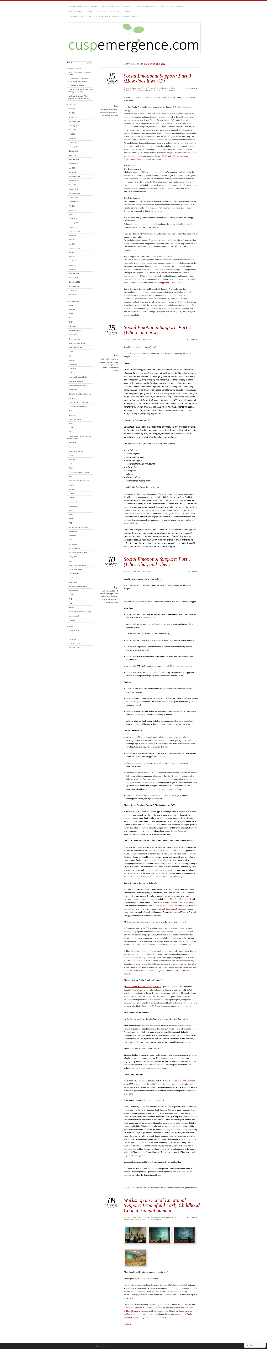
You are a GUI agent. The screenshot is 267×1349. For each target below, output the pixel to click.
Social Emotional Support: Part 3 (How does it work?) (157, 78)
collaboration (73, 364)
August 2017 (73, 235)
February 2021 (74, 159)
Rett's (71, 540)
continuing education (76, 381)
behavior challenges (107, 594)
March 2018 (73, 218)
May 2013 (72, 261)
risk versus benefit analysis (78, 552)
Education (72, 432)
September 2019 (74, 180)
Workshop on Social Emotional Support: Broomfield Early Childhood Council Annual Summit (162, 1205)
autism (103, 109)
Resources (101, 11)
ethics (71, 455)
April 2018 (72, 214)
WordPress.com (74, 647)
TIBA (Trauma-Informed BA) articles (83, 6)
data (70, 411)
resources (72, 535)
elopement (72, 443)
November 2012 (74, 286)
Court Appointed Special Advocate (80, 394)
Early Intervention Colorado (172, 909)
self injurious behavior (76, 569)
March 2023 (73, 138)
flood (70, 476)
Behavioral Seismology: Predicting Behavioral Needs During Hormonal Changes (103, 16)
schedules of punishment (77, 565)
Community (128, 90)
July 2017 (72, 240)
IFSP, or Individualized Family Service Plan (175, 902)
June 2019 (72, 185)
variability (72, 620)
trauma (71, 607)
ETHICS (180, 6)
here (134, 250)
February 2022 (74, 147)
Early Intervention (140, 90)
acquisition (72, 309)
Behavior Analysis (154, 88)
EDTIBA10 (72, 428)
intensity (112, 112)
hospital (71, 485)
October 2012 (73, 290)
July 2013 (72, 252)
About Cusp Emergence (146, 6)
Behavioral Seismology (76, 85)
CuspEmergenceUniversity (78, 406)
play (70, 510)
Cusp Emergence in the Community (117, 6)
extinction (72, 459)
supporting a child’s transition (172, 282)
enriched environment (76, 451)
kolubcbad (136, 88)
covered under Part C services (183, 1081)
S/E (117, 112)
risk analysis (73, 544)
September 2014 (74, 248)
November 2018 (74, 193)
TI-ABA (71, 595)
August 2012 (73, 295)
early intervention (112, 109)
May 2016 (72, 244)
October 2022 (73, 142)
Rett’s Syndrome (146, 740)
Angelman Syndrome (142, 779)
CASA (71, 351)
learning (71, 497)
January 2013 (73, 278)
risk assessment (74, 548)
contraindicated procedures (78, 385)
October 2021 (73, 151)
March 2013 (73, 269)
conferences (73, 373)
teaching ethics (74, 590)
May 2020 (72, 168)
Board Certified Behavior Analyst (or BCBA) (143, 987)
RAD (70, 523)
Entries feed (73, 639)
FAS (70, 464)
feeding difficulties (108, 599)
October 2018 (73, 197)
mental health (73, 502)
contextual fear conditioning (78, 377)
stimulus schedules (75, 578)
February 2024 (74, 126)
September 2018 (74, 202)
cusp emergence (109, 365)
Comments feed (74, 643)
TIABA (71, 599)
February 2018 (74, 223)
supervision (73, 582)
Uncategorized (169, 90)
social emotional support (110, 115)
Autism (144, 88)
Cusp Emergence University (80, 11)
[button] (136, 1236)
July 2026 (72, 109)
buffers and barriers (75, 347)
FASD (71, 468)
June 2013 (72, 257)
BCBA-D (109, 359)
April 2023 (72, 134)
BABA (71, 322)
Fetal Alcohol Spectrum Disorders (80, 472)
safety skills (73, 557)
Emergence (73, 447)
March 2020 (73, 172)
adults (71, 314)
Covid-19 (72, 398)
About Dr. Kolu (166, 6)
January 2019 (73, 189)
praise (71, 519)
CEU (70, 356)
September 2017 (74, 231)
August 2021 (73, 155)
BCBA (103, 359)
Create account (74, 631)
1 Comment (193, 571)
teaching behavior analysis (78, 586)
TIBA (70, 603)
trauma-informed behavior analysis (80, 612)
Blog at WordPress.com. (105, 1346)
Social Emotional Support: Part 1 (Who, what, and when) (157, 561)
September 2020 (74, 163)
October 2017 (73, 227)
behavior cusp (73, 335)
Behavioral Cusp (168, 88)
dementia (72, 415)
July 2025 (72, 113)
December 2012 (74, 282)
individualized (104, 112)
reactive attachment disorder (78, 527)
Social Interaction (156, 90)
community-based (112, 362)
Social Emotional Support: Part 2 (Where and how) (157, 329)
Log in (71, 635)
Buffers (127, 11)
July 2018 (72, 206)
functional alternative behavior (79, 481)
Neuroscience (73, 506)
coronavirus (73, 389)
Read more (128, 1324)
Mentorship (115, 11)
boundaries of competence (78, 343)
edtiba (71, 423)
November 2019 (74, 176)
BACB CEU (72, 326)
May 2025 (72, 117)
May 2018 (72, 210)
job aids (71, 493)
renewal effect (73, 531)
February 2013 (74, 273)
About (71, 305)
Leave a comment (191, 88)
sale (70, 561)
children (71, 360)
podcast (71, 514)
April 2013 (72, 265)
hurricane (72, 489)
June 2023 (72, 130)
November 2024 (74, 121)
